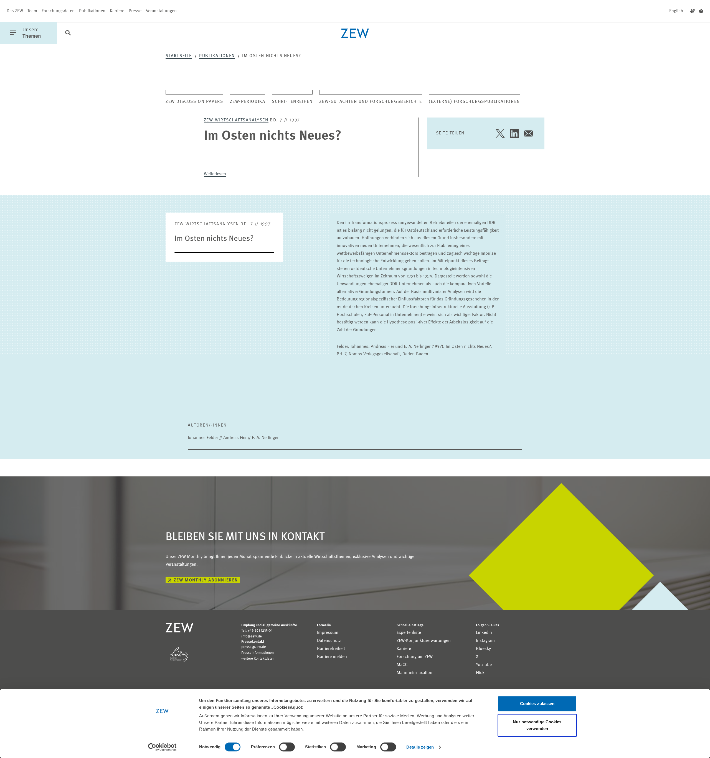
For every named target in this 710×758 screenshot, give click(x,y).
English (676, 11)
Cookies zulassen (537, 703)
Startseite (179, 56)
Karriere (117, 11)
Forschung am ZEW (415, 657)
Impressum (327, 633)
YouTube (484, 665)
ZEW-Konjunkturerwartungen (424, 641)
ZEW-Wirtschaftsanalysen (236, 120)
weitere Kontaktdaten (258, 658)
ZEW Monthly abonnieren (206, 580)
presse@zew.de (253, 647)
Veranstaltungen (161, 11)
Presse (135, 11)
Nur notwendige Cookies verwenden (537, 725)
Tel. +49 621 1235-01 (256, 630)
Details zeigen (420, 747)
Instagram (485, 641)
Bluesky (483, 649)
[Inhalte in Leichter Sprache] (701, 11)
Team (32, 11)
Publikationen (92, 11)
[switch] (287, 746)
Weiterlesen (215, 174)
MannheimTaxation (414, 673)
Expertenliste (409, 633)
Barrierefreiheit (331, 649)
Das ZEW (15, 11)
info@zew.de (251, 636)
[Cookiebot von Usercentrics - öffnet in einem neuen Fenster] (162, 747)
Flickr (481, 673)
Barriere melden (332, 657)
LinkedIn (484, 633)
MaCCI (403, 665)
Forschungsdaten (58, 11)
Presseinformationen (257, 653)
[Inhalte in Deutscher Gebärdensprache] (692, 11)
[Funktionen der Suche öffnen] (68, 33)
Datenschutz (329, 641)
